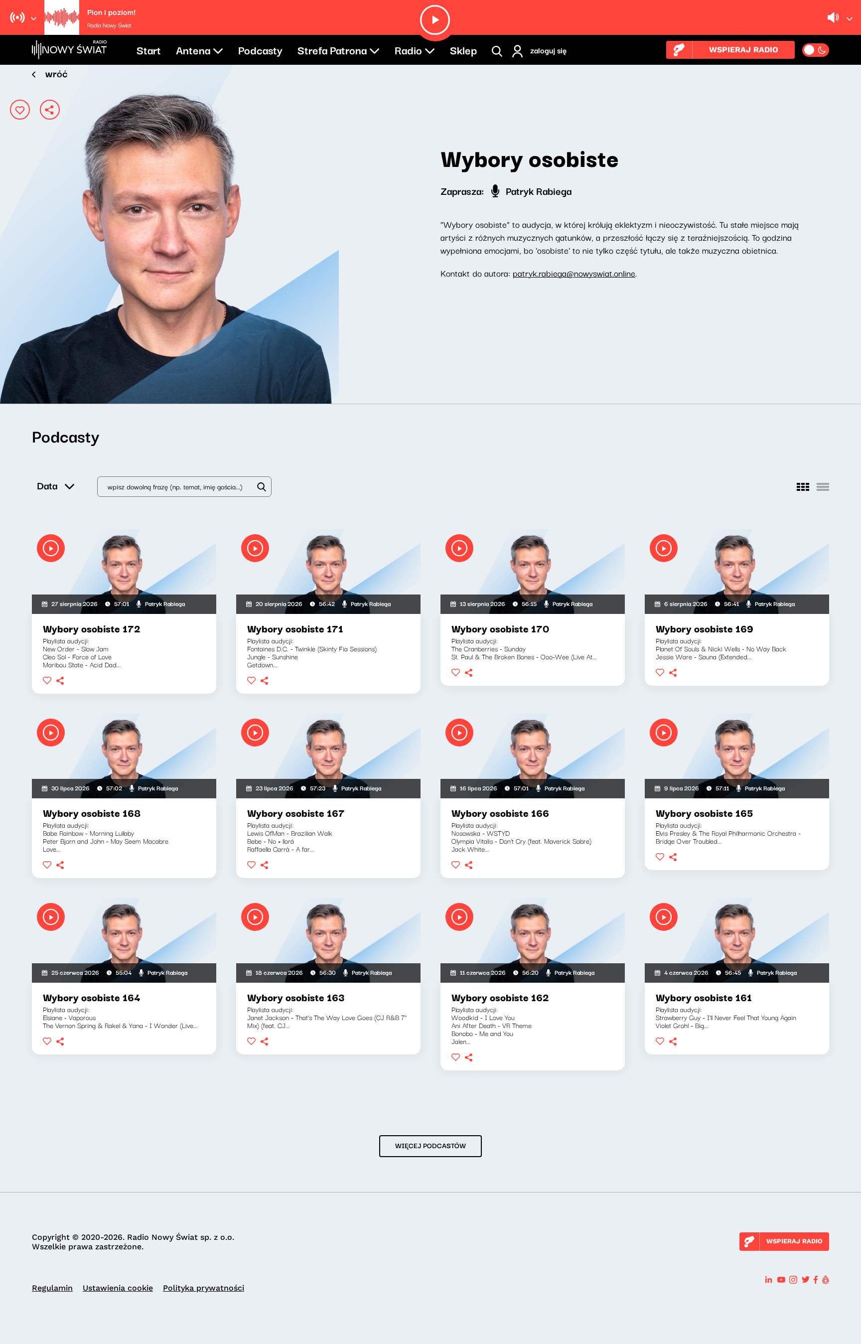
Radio (408, 49)
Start (149, 49)
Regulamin (52, 1288)
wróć (56, 73)
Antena (193, 49)
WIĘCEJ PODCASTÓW (430, 1145)
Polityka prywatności (203, 1288)
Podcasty (260, 49)
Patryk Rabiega (537, 190)
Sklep (463, 49)
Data (47, 485)
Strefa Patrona (332, 49)
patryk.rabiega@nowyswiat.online (574, 273)
